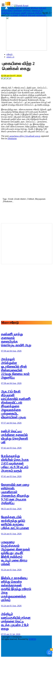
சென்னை (17, 10)
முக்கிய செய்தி (15, 8)
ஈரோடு (10, 54)
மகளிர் (24, 13)
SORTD (32, 639)
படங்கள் (14, 15)
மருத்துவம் (15, 13)
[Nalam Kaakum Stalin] (26, 50)
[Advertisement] (26, 168)
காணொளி (41, 15)
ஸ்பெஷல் (32, 15)
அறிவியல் (23, 15)
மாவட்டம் (10, 57)
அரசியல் (26, 8)
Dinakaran (12, 138)
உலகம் (10, 10)
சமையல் (31, 13)
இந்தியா (34, 8)
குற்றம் (4, 10)
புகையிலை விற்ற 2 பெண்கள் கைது (24, 136)
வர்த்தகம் (27, 10)
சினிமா (38, 13)
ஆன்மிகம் (5, 13)
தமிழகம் (42, 8)
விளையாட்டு (37, 10)
